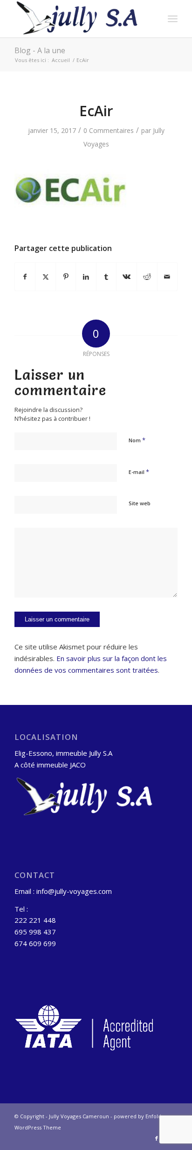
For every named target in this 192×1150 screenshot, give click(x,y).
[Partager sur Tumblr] (106, 277)
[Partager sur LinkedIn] (86, 277)
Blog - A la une (39, 50)
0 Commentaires (108, 130)
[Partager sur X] (45, 277)
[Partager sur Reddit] (147, 277)
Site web (140, 503)
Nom (137, 440)
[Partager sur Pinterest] (66, 277)
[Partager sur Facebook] (25, 277)
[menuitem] (173, 18)
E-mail (139, 471)
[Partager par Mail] (168, 277)
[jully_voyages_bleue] (79, 18)
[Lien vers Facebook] (157, 1138)
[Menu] (173, 18)
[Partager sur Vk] (127, 277)
